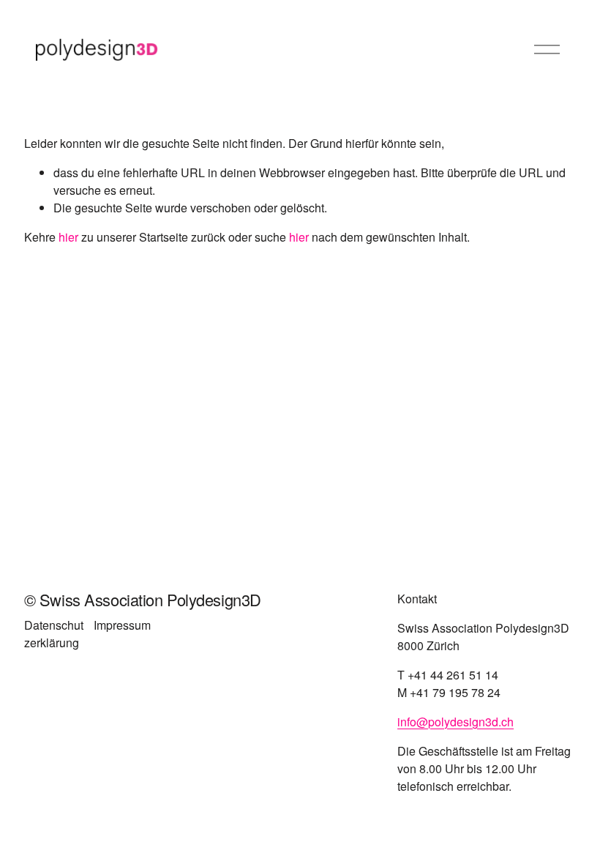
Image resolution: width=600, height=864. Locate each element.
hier (68, 236)
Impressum (122, 625)
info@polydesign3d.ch (455, 721)
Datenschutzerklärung (53, 634)
